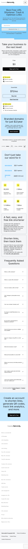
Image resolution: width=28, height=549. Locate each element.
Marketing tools (4, 475)
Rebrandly (5, 19)
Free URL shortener (5, 452)
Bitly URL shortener (5, 455)
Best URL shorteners (6, 479)
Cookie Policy (19, 33)
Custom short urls (5, 467)
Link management (5, 490)
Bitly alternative (4, 502)
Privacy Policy (11, 33)
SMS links (3, 483)
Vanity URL (3, 471)
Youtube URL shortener (6, 464)
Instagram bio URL (5, 495)
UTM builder (4, 436)
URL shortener (4, 511)
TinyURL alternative (5, 459)
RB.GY (5, 228)
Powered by (4, 2)
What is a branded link (6, 432)
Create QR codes (5, 499)
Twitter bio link (4, 487)
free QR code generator (12, 253)
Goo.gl (2, 514)
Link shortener (4, 443)
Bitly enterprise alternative (7, 518)
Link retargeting (4, 440)
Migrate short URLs (5, 522)
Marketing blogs (5, 506)
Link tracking (4, 448)
